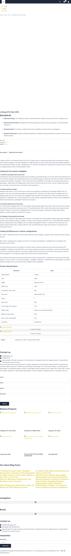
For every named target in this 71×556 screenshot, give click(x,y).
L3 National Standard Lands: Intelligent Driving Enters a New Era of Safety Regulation (17, 472)
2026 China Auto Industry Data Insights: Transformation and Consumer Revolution (51, 476)
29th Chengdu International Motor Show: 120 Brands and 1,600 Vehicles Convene (17, 486)
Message (3, 394)
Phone (2, 388)
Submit (4, 404)
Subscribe (5, 546)
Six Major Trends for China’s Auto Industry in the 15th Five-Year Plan (17, 476)
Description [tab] (3, 152)
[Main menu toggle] (3, 1)
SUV (9, 15)
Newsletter (3, 539)
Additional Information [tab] (16, 152)
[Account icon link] (68, 2)
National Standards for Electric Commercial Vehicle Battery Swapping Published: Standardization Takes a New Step (52, 481)
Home (1, 15)
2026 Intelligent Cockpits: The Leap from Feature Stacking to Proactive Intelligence (52, 486)
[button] (60, 2)
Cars (5, 15)
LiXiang (6, 144)
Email (2, 382)
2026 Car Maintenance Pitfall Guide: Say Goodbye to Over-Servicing (15, 480)
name (2, 377)
